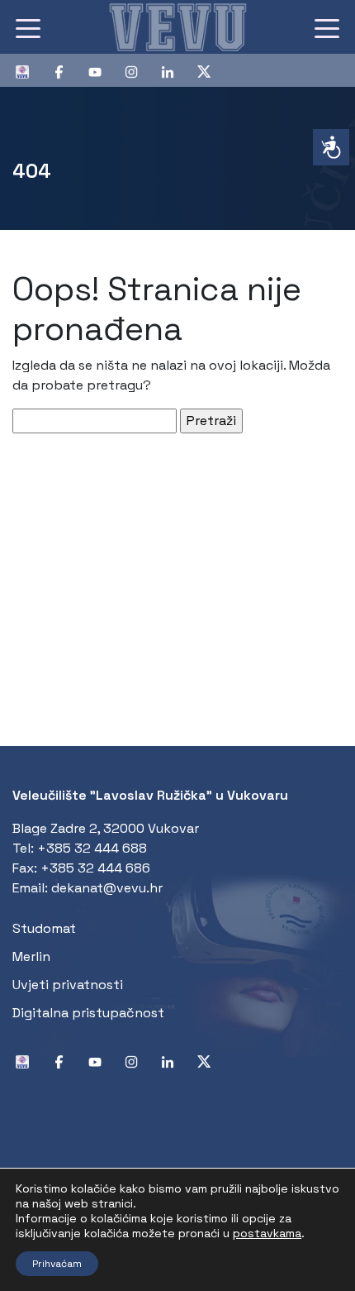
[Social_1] (28, 70)
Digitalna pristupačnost (88, 1012)
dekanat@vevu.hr (107, 888)
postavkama (267, 1233)
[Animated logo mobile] (177, 27)
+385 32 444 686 (95, 868)
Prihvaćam (57, 1263)
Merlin (31, 956)
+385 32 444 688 (92, 848)
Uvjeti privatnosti (67, 984)
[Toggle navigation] (28, 27)
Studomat (44, 928)
